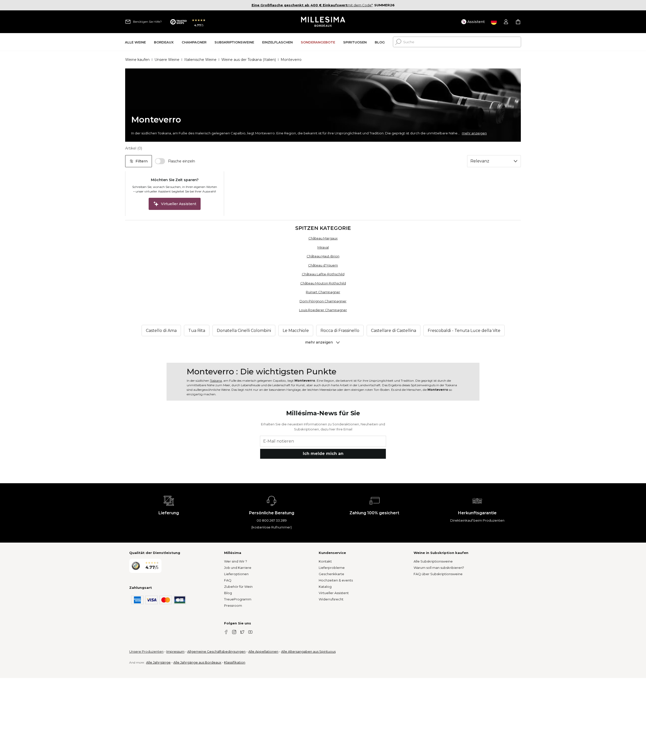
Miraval (323, 247)
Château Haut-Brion (323, 256)
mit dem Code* (312, 5)
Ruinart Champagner (323, 292)
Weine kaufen (137, 59)
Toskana (216, 380)
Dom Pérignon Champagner (323, 301)
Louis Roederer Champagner (323, 310)
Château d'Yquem (323, 265)
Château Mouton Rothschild (323, 283)
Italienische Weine (200, 59)
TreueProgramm (237, 599)
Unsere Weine (166, 59)
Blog (228, 593)
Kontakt (325, 561)
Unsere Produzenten (146, 651)
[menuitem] (135, 42)
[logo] (323, 21)
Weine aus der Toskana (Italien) (248, 59)
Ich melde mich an (323, 453)
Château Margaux (323, 238)
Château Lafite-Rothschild (323, 274)
